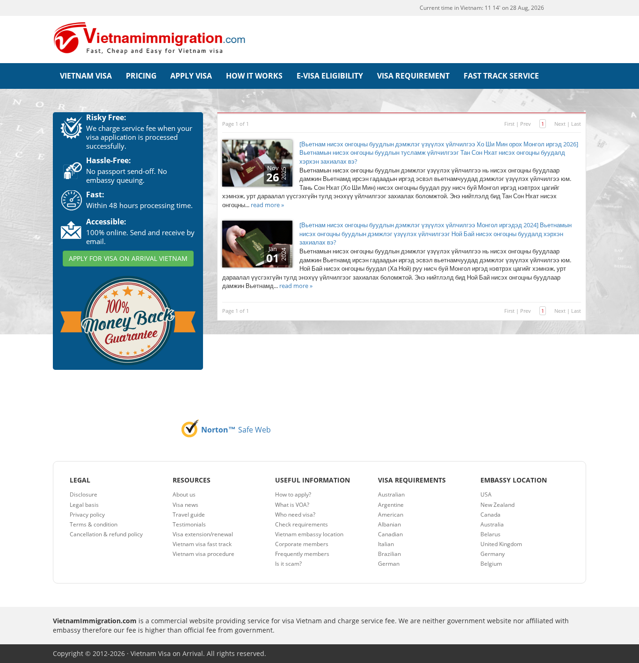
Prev (525, 123)
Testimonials (189, 524)
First (509, 123)
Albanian (389, 524)
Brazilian (389, 554)
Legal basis (84, 505)
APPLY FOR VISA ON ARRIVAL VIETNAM (128, 258)
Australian (391, 494)
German (388, 564)
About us (184, 494)
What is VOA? (292, 505)
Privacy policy (87, 515)
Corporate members (301, 544)
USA (486, 494)
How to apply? (293, 494)
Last (576, 123)
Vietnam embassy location (309, 534)
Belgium (491, 564)
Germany (492, 554)
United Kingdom (501, 544)
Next (560, 123)
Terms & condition (93, 524)
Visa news (185, 505)
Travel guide (189, 515)
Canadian (390, 534)
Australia (492, 524)
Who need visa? (295, 515)
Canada (490, 515)
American (390, 515)
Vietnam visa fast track (202, 544)
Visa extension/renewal (203, 534)
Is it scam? (288, 564)
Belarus (490, 534)
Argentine (391, 505)
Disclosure (83, 494)
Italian (386, 544)
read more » (267, 205)
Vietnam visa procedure (203, 554)
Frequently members (302, 554)
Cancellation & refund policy (106, 534)
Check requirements (301, 524)
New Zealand (497, 505)
